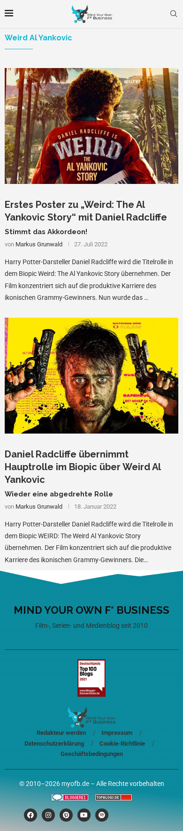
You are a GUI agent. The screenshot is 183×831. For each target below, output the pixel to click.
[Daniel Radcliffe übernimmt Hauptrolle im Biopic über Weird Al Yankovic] (91, 376)
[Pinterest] (66, 815)
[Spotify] (101, 815)
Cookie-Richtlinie (122, 743)
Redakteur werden (61, 732)
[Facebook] (30, 815)
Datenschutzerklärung (54, 743)
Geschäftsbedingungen (92, 753)
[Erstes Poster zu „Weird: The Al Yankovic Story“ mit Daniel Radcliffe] (91, 126)
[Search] (173, 14)
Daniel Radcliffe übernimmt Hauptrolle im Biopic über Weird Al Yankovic (82, 467)
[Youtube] (84, 815)
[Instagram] (48, 815)
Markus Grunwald (38, 244)
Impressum (116, 732)
